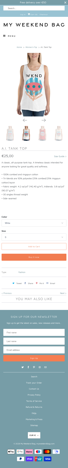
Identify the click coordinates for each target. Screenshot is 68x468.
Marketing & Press (34, 419)
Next (62, 293)
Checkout (44, 14)
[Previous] (24, 119)
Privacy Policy (34, 394)
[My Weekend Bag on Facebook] (28, 367)
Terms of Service (34, 401)
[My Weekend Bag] (34, 25)
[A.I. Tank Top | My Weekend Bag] (34, 84)
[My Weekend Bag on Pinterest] (34, 367)
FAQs (34, 413)
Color (4, 216)
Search (34, 376)
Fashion (22, 272)
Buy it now (34, 257)
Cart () (33, 14)
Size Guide (59, 156)
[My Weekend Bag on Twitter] (23, 367)
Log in (23, 14)
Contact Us (34, 388)
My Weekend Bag (28, 443)
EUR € (33, 435)
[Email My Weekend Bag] (45, 367)
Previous (7, 293)
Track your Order (34, 382)
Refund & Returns (34, 407)
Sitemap (34, 425)
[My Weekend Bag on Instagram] (40, 367)
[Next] (43, 119)
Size (4, 231)
